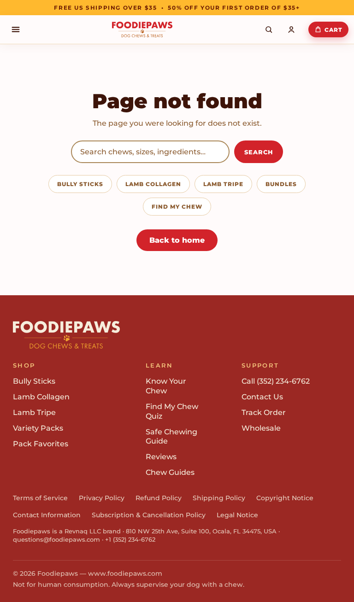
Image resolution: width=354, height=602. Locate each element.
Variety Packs (38, 428)
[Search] (269, 29)
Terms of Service (40, 498)
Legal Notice (237, 515)
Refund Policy (159, 498)
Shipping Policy (219, 498)
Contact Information (47, 515)
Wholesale (261, 428)
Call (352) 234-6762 (276, 381)
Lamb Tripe (34, 412)
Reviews (161, 456)
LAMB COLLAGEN (153, 184)
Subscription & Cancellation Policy (149, 515)
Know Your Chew (166, 386)
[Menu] (16, 29)
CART (333, 29)
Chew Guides (170, 472)
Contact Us (262, 396)
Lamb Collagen (41, 396)
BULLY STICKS (80, 184)
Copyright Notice (284, 498)
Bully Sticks (34, 381)
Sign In (293, 29)
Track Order (264, 412)
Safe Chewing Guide (171, 436)
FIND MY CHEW (177, 206)
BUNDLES (281, 184)
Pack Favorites (40, 443)
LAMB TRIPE (223, 184)
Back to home (177, 240)
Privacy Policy (101, 498)
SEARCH (258, 152)
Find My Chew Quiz (172, 411)
